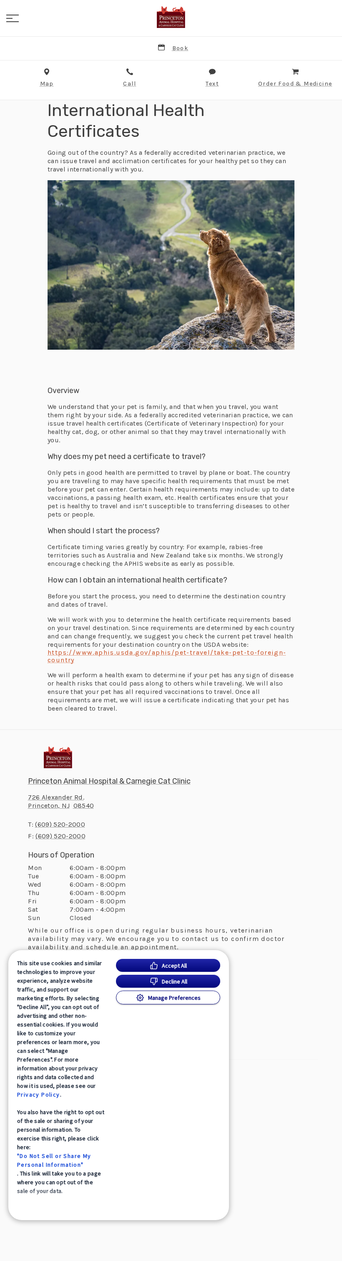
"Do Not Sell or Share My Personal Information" (54, 1160)
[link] (171, 17)
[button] (12, 18)
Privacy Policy (38, 1094)
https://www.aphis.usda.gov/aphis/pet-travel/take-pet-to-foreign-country (167, 656)
